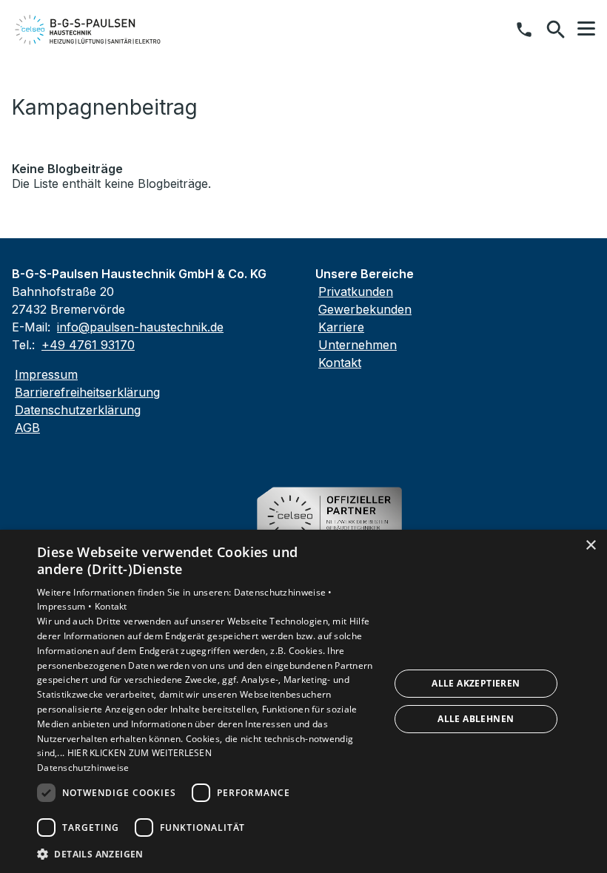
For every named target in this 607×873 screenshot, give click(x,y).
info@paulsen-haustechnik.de (140, 327)
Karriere (341, 327)
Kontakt (339, 362)
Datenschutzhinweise (83, 767)
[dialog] (303, 701)
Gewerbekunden (365, 309)
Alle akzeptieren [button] (476, 683)
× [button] (590, 545)
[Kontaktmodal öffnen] (524, 29)
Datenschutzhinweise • (283, 592)
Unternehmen (357, 344)
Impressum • (66, 606)
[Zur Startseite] (88, 29)
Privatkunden (355, 291)
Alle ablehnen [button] (475, 718)
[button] (586, 29)
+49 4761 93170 (88, 344)
